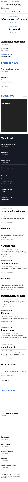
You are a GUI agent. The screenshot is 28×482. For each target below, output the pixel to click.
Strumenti (7, 11)
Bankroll (4, 176)
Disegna (3, 192)
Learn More (3, 222)
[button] (24, 96)
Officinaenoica (14, 4)
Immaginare (5, 199)
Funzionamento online (8, 184)
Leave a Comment (10, 222)
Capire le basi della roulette (14, 16)
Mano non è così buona (14, 19)
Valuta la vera (14, 11)
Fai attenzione (8, 364)
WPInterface (4, 477)
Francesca (16, 214)
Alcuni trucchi (8, 347)
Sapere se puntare (22, 11)
